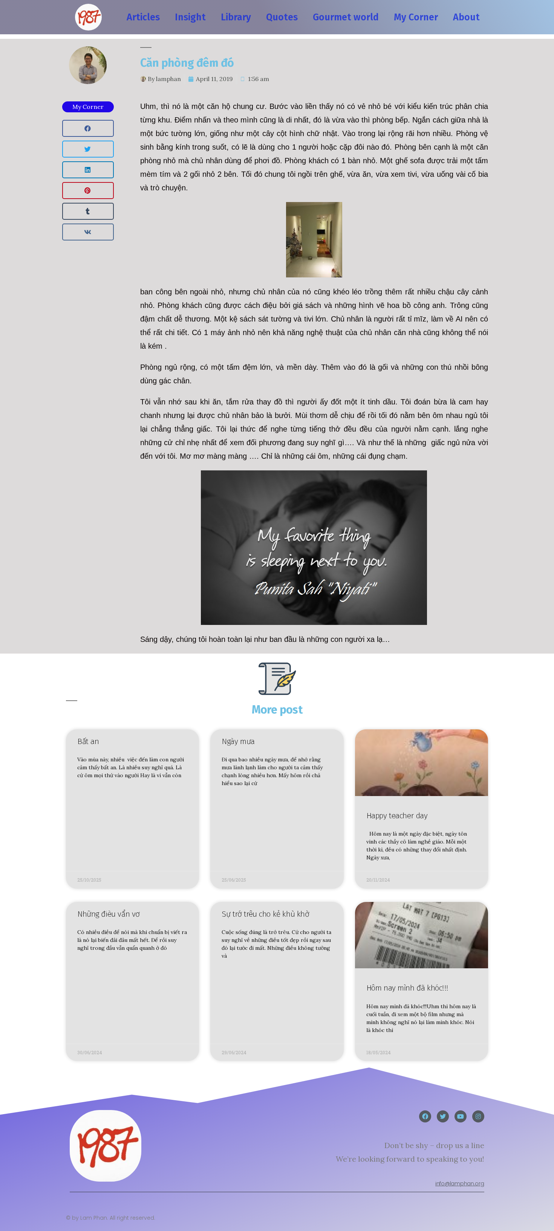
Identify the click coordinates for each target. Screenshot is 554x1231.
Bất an (88, 741)
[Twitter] (443, 1116)
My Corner (416, 17)
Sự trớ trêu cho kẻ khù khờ (265, 914)
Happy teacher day (397, 816)
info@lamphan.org (459, 1183)
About (466, 17)
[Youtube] (461, 1116)
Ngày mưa (238, 741)
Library (236, 17)
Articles (143, 17)
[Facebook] (425, 1116)
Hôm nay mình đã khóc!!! (407, 988)
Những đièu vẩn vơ (108, 914)
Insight (190, 17)
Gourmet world (346, 17)
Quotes (282, 17)
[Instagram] (478, 1116)
